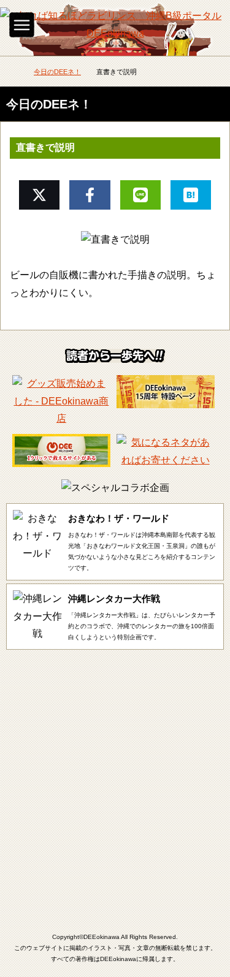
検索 (208, 21)
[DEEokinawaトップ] (12, 72)
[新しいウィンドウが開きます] (61, 418)
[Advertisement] (115, 780)
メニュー (21, 24)
